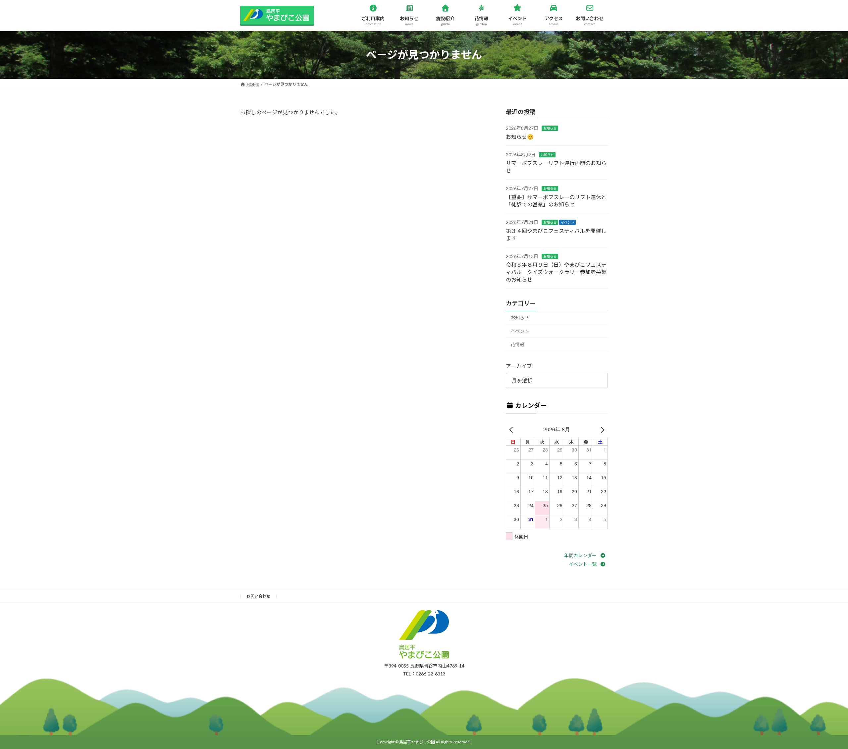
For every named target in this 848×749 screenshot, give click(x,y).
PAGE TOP (817, 697)
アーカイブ (519, 366)
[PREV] (512, 429)
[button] (586, 555)
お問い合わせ (258, 596)
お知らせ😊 (520, 136)
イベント (567, 222)
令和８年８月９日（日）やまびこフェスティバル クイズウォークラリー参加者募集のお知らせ (556, 272)
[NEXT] (601, 429)
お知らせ (549, 128)
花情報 (517, 344)
